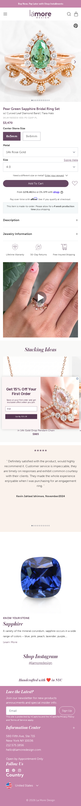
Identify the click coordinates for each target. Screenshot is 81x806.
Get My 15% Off (21, 417)
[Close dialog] (77, 379)
